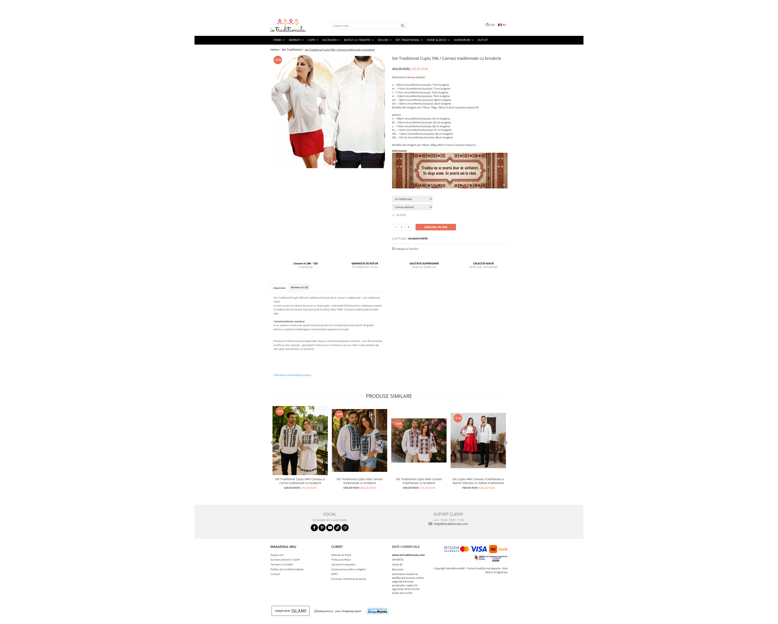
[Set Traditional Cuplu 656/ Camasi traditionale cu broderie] (359, 440)
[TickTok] (337, 527)
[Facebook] (314, 527)
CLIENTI (337, 547)
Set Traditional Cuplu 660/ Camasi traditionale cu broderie (419, 481)
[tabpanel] (328, 111)
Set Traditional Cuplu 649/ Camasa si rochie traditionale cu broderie (300, 481)
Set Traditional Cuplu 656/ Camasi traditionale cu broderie (360, 481)
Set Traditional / (293, 49)
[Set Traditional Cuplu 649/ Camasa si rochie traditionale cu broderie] (300, 440)
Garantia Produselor (343, 564)
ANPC (334, 574)
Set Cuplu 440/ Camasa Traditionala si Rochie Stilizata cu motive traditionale (478, 481)
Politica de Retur (341, 559)
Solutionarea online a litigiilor (348, 569)
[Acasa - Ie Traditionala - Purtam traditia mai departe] (290, 26)
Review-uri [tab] (299, 287)
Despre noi (276, 555)
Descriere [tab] (279, 288)
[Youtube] (329, 527)
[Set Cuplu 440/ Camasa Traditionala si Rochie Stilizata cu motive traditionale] (478, 440)
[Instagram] (345, 527)
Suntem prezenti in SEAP (285, 559)
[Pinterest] (322, 527)
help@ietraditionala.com (450, 524)
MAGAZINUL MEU (283, 547)
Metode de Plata (341, 555)
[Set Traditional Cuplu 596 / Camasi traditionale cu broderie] (328, 111)
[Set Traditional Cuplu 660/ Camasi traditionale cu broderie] (419, 440)
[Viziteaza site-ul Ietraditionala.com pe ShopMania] (377, 611)
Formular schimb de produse (348, 579)
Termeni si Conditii (281, 564)
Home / (275, 49)
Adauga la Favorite (406, 249)
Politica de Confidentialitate (287, 569)
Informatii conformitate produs (292, 375)
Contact (275, 574)
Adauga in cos (435, 227)
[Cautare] (402, 25)
